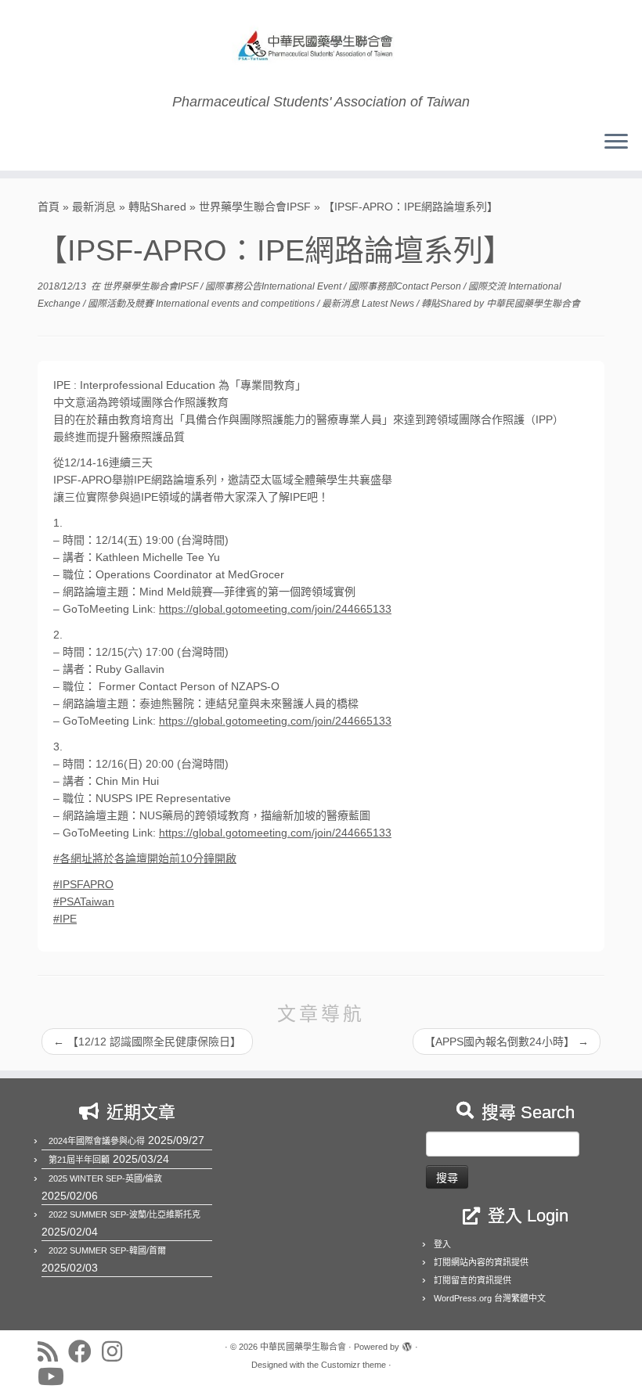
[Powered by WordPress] (407, 1344)
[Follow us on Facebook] (85, 1351)
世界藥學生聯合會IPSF (255, 206)
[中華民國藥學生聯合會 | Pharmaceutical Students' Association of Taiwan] (321, 47)
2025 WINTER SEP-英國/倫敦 (105, 1178)
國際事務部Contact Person (405, 286)
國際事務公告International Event (274, 286)
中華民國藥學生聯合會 (533, 303)
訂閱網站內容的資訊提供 (481, 1262)
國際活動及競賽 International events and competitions (202, 303)
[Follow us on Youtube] (56, 1376)
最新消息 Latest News (369, 303)
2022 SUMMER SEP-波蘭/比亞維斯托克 (124, 1214)
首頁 (49, 206)
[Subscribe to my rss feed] (53, 1351)
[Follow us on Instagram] (117, 1351)
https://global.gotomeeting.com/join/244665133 (275, 609)
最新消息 (94, 206)
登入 (442, 1244)
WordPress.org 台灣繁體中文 (490, 1298)
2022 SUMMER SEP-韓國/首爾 (107, 1250)
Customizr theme (353, 1364)
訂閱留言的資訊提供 (472, 1280)
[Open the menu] (616, 142)
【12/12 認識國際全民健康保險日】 (147, 1041)
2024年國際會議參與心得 (97, 1141)
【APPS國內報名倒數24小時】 (506, 1041)
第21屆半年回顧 (79, 1159)
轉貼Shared (157, 206)
